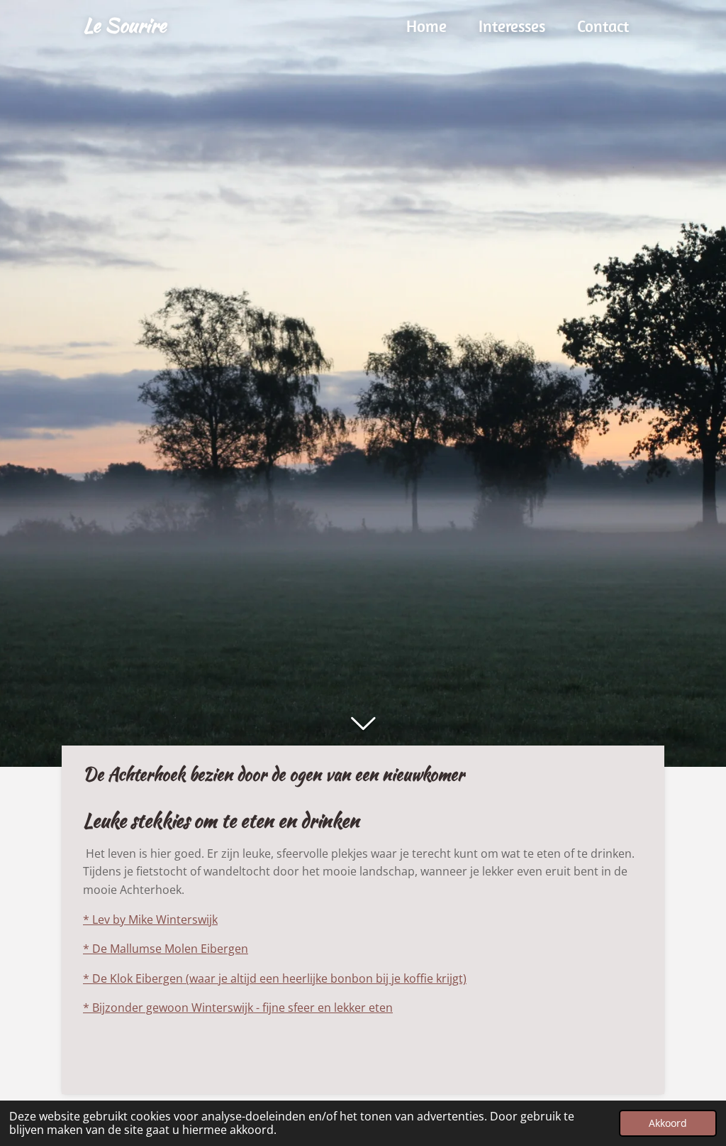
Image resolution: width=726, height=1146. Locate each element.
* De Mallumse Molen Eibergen (165, 948)
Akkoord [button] (668, 1123)
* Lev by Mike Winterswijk (150, 919)
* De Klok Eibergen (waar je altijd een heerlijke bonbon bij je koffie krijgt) (275, 978)
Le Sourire (124, 25)
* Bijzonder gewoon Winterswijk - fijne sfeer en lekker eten (238, 1007)
